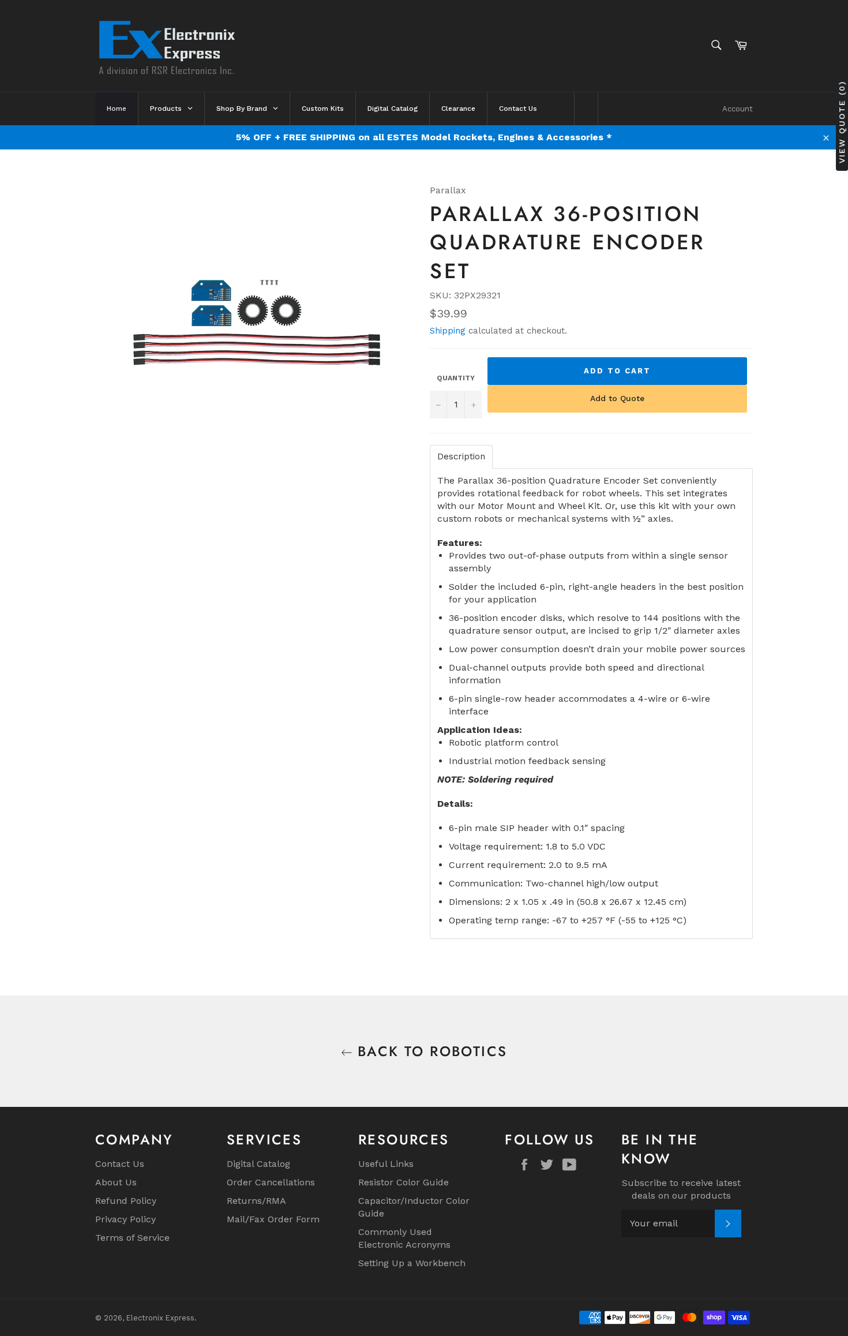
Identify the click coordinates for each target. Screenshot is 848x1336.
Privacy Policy (125, 1219)
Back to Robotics (430, 1051)
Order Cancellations (271, 1182)
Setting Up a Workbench (412, 1263)
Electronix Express (160, 1317)
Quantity (456, 378)
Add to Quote (617, 398)
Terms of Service (132, 1237)
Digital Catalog (258, 1163)
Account (737, 108)
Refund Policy (125, 1200)
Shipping (448, 330)
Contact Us (119, 1163)
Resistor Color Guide (403, 1182)
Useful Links (386, 1163)
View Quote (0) (841, 121)
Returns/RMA (256, 1200)
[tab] (461, 457)
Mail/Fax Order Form (273, 1219)
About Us (116, 1182)
